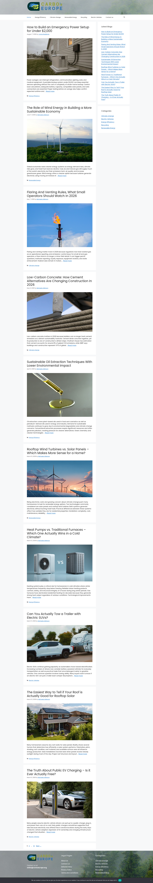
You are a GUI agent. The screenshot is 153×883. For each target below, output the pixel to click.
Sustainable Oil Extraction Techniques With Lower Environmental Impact (59, 364)
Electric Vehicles (96, 17)
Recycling (84, 17)
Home (29, 17)
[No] (151, 880)
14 (34, 846)
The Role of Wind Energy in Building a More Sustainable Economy (59, 110)
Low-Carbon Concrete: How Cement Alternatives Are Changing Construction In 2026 (59, 281)
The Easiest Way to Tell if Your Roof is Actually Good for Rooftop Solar (54, 694)
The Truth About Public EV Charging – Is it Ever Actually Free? (58, 772)
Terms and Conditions (69, 873)
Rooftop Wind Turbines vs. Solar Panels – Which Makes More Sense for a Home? (58, 451)
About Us (64, 861)
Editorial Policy (66, 867)
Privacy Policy (66, 870)
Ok (120, 880)
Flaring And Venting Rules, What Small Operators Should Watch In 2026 (56, 194)
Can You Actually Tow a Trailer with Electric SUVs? (54, 616)
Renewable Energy (71, 17)
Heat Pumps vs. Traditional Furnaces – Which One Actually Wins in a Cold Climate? (56, 533)
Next (38, 846)
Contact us (109, 17)
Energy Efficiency (40, 17)
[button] (124, 17)
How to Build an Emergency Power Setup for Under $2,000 (58, 29)
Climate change (55, 17)
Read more (50, 91)
